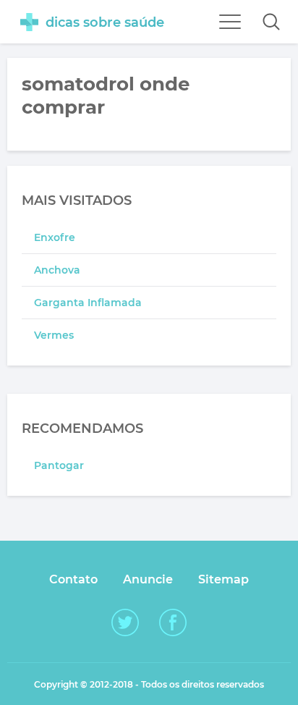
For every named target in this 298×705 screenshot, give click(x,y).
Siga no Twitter (125, 622)
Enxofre (54, 237)
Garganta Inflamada (88, 302)
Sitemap (223, 579)
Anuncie (148, 579)
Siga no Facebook (173, 622)
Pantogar (59, 465)
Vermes (54, 335)
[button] (271, 22)
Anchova (57, 269)
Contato (73, 579)
